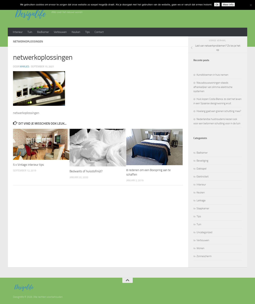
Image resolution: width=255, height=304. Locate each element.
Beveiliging (202, 160)
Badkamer (43, 32)
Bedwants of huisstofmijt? (86, 171)
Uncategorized (204, 232)
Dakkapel (201, 168)
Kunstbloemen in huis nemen (212, 74)
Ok (216, 4)
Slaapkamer (203, 208)
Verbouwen (60, 32)
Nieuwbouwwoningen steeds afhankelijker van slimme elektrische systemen (212, 87)
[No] (250, 5)
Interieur (18, 32)
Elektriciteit (203, 176)
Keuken (76, 32)
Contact (99, 32)
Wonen (200, 248)
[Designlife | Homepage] (30, 14)
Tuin (29, 32)
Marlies (24, 66)
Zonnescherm (204, 256)
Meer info (228, 4)
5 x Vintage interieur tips (28, 164)
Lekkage (201, 200)
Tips (87, 32)
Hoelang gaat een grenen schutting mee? (219, 111)
